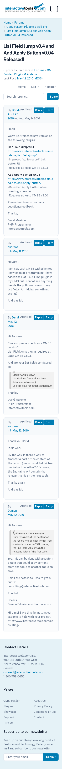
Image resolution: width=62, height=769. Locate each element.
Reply (38, 110)
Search (54, 96)
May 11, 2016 (20, 251)
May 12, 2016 (25, 78)
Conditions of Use (45, 711)
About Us (40, 700)
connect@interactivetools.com (23, 672)
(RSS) (39, 78)
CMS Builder (11, 700)
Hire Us (8, 723)
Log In (35, 86)
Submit (51, 757)
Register (50, 86)
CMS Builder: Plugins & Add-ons (27, 26)
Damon (12, 510)
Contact (39, 717)
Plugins (8, 706)
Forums (19, 22)
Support (8, 717)
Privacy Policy (43, 706)
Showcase (10, 711)
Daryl (15, 110)
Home (7, 22)
